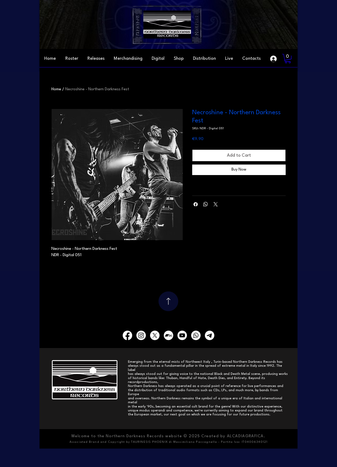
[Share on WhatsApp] (205, 204)
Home (56, 89)
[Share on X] (215, 204)
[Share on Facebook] (195, 204)
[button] (251, 59)
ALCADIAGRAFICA (245, 436)
